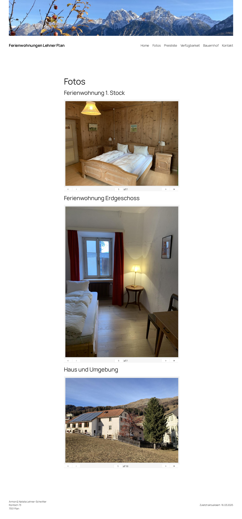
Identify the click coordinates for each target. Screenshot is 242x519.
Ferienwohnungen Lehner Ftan (37, 45)
